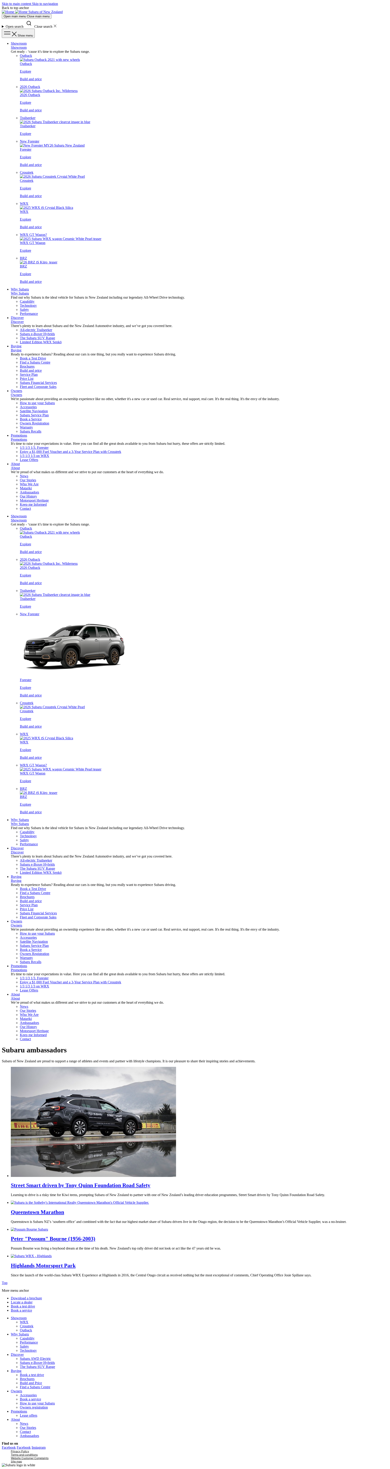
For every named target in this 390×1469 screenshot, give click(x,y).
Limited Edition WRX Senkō (41, 342)
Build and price (31, 79)
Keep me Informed (33, 504)
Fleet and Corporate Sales (38, 387)
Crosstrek (26, 172)
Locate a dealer (21, 1302)
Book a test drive (23, 1306)
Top (4, 1283)
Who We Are (29, 484)
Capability (27, 301)
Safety (24, 309)
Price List (26, 379)
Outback (26, 56)
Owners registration (34, 1407)
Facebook (9, 1447)
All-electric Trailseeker (36, 330)
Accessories (28, 407)
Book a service (21, 1310)
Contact (25, 508)
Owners (16, 391)
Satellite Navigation (34, 411)
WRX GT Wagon (32, 243)
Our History (28, 496)
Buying (16, 346)
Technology (28, 305)
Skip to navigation (45, 4)
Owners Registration (34, 423)
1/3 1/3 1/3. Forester (34, 448)
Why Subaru (20, 289)
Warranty (26, 427)
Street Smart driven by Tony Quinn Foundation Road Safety (80, 1185)
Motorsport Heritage (34, 500)
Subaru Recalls (30, 431)
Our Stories (28, 480)
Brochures (27, 366)
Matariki (26, 488)
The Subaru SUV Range (37, 338)
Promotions (19, 435)
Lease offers (28, 1415)
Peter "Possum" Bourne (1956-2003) (53, 1239)
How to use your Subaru (37, 403)
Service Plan (29, 374)
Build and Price (31, 1383)
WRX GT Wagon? (33, 235)
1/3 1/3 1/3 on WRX (34, 456)
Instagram (39, 1447)
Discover (17, 318)
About (15, 464)
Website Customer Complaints (30, 1458)
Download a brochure (26, 1298)
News (24, 476)
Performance (29, 314)
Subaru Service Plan (34, 415)
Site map (16, 1461)
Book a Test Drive (33, 358)
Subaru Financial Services (38, 383)
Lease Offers (29, 460)
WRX (24, 203)
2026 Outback (30, 87)
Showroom (19, 43)
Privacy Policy (20, 1451)
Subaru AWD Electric (35, 1359)
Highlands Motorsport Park (43, 1265)
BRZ (23, 258)
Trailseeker (27, 118)
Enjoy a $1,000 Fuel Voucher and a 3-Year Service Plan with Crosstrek (70, 452)
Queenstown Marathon (37, 1212)
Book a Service (31, 419)
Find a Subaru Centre (35, 362)
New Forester (29, 141)
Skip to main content (17, 4)
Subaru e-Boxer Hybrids (37, 334)
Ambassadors (29, 492)
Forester (25, 149)
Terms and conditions (24, 1454)
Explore (25, 71)
